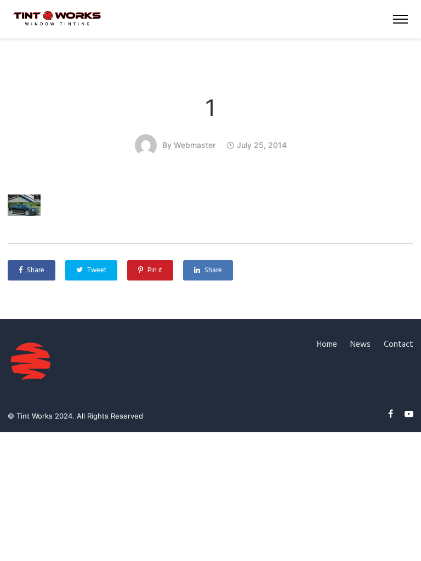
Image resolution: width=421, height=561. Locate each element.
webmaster (194, 145)
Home (327, 344)
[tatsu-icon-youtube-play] (409, 414)
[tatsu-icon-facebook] (392, 414)
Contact (398, 344)
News (360, 344)
